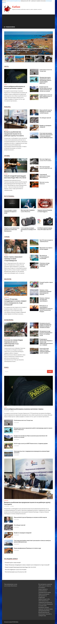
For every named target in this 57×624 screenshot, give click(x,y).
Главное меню (10, 27)
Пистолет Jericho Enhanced (44, 183)
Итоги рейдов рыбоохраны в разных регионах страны (23, 409)
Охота (5, 84)
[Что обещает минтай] (34, 122)
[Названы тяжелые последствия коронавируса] (34, 302)
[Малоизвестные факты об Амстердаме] (34, 252)
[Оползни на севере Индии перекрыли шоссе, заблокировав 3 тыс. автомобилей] (15, 336)
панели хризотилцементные (13, 0)
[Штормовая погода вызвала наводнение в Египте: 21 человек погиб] (34, 336)
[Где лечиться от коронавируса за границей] (34, 260)
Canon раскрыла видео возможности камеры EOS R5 (28, 229)
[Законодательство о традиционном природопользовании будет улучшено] (8, 456)
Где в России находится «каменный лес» (46, 240)
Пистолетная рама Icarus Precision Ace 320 (46, 167)
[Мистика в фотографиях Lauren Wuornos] (28, 208)
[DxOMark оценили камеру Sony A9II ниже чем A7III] (45, 226)
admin (14, 52)
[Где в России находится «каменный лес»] (34, 244)
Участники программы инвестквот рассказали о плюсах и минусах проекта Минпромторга (46, 135)
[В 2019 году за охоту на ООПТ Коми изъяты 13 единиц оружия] (34, 99)
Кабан (16, 6)
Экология (6, 297)
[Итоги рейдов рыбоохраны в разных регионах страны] (15, 83)
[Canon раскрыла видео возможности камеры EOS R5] (28, 226)
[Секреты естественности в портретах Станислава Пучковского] (11, 226)
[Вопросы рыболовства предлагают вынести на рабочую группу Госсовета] (15, 128)
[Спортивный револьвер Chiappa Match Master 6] (34, 179)
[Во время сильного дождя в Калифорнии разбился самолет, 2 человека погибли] (34, 328)
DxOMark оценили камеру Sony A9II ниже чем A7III (45, 228)
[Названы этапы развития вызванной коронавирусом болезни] (34, 294)
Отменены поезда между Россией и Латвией (44, 265)
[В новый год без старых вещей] (34, 287)
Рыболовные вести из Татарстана (46, 70)
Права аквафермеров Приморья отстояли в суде (27, 548)
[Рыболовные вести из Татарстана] (34, 74)
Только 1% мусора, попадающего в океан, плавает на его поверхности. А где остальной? (27, 564)
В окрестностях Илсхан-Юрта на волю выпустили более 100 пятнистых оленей (46, 89)
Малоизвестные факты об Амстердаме (46, 248)
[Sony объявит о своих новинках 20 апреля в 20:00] (11, 208)
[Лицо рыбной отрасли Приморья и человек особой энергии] (34, 115)
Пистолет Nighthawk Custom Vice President (45, 159)
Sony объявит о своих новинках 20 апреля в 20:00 (10, 211)
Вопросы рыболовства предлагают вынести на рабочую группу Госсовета (14, 133)
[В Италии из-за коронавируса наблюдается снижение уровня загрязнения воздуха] (34, 310)
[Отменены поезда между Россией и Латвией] (34, 268)
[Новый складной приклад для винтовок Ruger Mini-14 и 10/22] (15, 172)
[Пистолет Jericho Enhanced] (34, 187)
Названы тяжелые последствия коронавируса (45, 299)
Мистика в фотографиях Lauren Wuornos (28, 210)
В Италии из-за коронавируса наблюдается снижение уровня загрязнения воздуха (46, 308)
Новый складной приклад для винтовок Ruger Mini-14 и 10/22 (20, 567)
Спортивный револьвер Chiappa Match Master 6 (45, 176)
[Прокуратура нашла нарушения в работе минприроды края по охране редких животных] (34, 82)
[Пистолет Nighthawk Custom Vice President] (34, 164)
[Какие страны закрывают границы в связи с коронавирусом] (15, 253)
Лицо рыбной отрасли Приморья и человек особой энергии (46, 111)
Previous (6, 43)
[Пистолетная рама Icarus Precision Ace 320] (34, 171)
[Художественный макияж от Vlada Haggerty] (45, 208)
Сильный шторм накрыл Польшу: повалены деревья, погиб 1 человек (45, 350)
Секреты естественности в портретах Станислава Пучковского (11, 229)
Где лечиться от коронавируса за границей (44, 257)
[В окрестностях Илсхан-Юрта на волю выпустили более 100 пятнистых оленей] (34, 91)
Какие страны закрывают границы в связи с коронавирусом (13, 258)
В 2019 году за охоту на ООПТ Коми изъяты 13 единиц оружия (46, 96)
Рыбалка (6, 500)
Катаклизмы (7, 338)
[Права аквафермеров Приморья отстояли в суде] (8, 553)
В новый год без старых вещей (13, 562)
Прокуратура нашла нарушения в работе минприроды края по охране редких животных (45, 80)
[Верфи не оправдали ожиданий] (34, 130)
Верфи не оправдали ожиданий (22, 532)
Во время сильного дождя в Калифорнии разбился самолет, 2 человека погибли (45, 325)
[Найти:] (28, 371)
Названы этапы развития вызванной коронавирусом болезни (45, 292)
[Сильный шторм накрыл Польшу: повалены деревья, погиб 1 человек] (34, 353)
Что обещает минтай (45, 117)
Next (50, 43)
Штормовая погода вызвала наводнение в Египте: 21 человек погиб (46, 333)
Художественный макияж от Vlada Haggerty (45, 210)
